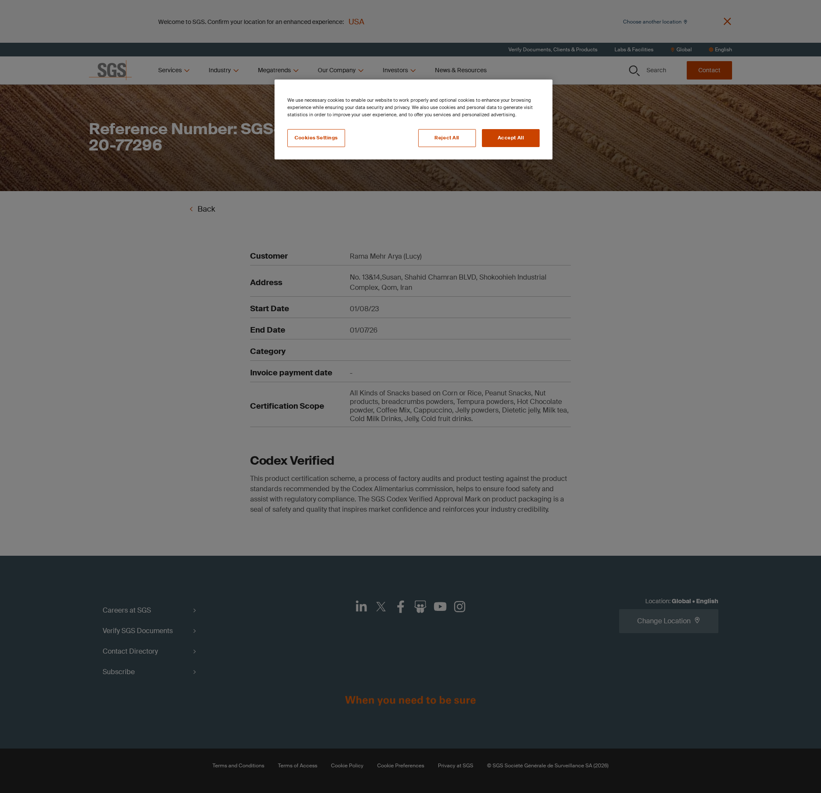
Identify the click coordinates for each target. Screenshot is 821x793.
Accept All (511, 138)
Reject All (446, 138)
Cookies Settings (316, 138)
